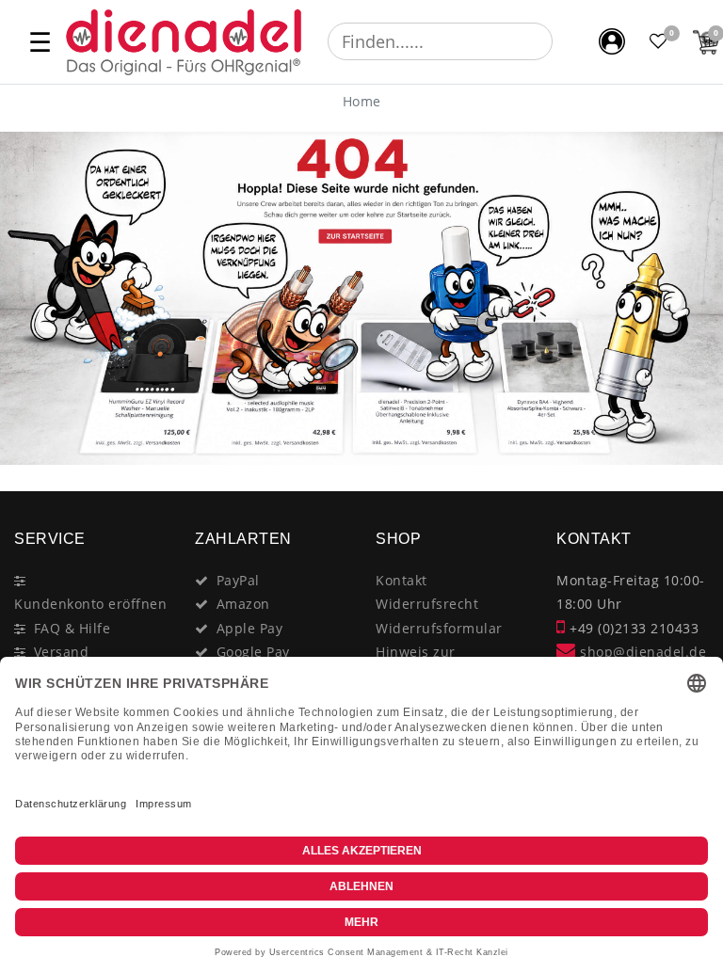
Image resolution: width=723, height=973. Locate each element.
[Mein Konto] (612, 41)
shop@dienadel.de (641, 652)
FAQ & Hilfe (72, 628)
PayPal (238, 580)
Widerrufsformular (439, 628)
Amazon (243, 604)
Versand (61, 652)
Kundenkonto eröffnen (90, 604)
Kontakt (401, 580)
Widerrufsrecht (427, 604)
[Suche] (566, 41)
